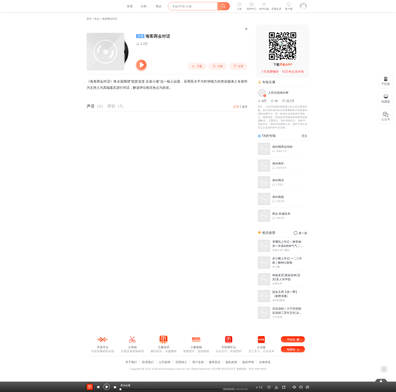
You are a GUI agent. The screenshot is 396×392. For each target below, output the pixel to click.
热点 (96, 18)
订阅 (220, 66)
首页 (89, 18)
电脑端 (291, 349)
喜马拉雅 (102, 6)
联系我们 (148, 362)
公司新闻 (164, 362)
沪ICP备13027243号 (223, 368)
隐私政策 (231, 362)
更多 (304, 135)
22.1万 (290, 101)
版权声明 (248, 362)
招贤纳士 (181, 362)
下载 (199, 66)
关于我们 (131, 362)
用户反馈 (198, 362)
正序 (236, 106)
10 (276, 101)
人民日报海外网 (278, 92)
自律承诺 (265, 362)
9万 (264, 101)
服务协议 (214, 362)
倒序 (245, 106)
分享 (240, 66)
